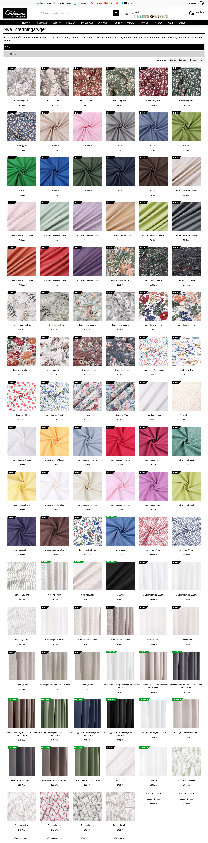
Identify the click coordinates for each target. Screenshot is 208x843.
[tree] (104, 47)
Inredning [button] (117, 22)
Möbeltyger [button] (87, 22)
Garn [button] (171, 22)
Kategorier (9, 47)
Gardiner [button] (57, 22)
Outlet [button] (181, 22)
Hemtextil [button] (42, 22)
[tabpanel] (21, 85)
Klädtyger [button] (71, 22)
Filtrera (13, 54)
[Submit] (116, 13)
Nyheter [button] (26, 22)
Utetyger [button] (102, 22)
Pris (174, 60)
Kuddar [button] (130, 22)
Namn (184, 60)
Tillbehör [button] (143, 22)
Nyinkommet (197, 60)
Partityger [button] (158, 22)
